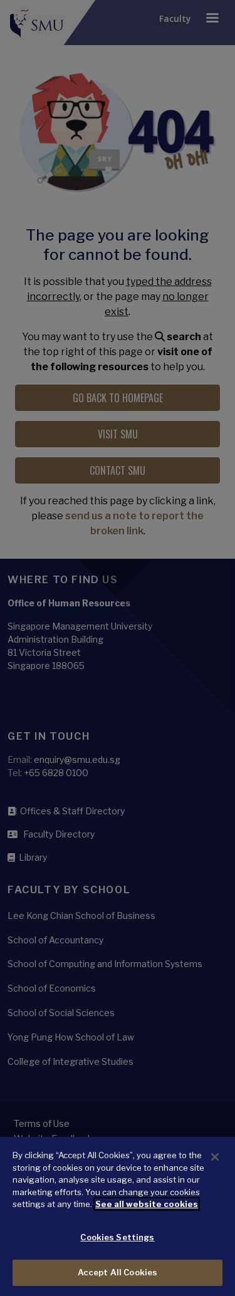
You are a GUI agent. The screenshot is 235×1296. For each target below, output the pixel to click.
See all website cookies (146, 1204)
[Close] (215, 1157)
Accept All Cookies (117, 1272)
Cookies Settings (117, 1237)
